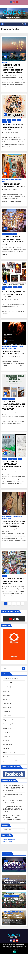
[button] (22, 24)
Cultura (4, 179)
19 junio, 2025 (8, 586)
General (5, 121)
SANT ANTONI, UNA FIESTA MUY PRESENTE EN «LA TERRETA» (13, 294)
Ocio (9, 121)
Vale (14, 951)
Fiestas (4, 62)
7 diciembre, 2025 (9, 356)
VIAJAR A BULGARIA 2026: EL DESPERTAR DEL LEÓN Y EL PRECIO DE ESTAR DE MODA (12, 817)
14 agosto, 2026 (10, 920)
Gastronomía (6, 724)
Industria (5, 732)
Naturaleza (6, 744)
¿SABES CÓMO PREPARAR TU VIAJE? (14, 881)
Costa (4, 691)
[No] (26, 948)
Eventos (10, 287)
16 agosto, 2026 (10, 867)
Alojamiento (6, 683)
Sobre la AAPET (7, 841)
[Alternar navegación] (13, 24)
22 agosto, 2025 (8, 529)
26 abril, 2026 (8, 189)
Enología (5, 703)
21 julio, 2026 (8, 75)
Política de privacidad (9, 839)
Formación (6, 715)
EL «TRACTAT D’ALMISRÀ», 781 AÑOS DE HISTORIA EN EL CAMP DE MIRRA (13, 523)
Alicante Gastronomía (9, 678)
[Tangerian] (14, 644)
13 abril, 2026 (8, 247)
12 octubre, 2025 (9, 472)
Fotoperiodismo (7, 720)
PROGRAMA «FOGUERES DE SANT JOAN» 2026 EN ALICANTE (12, 127)
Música (5, 740)
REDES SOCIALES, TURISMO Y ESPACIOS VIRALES (14, 900)
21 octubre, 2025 (9, 412)
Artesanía (5, 346)
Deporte (5, 699)
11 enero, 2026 (8, 299)
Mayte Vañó (17, 247)
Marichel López (19, 75)
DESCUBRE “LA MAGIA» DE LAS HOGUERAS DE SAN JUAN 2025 (13, 581)
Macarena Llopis (19, 586)
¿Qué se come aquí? (9, 761)
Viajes (4, 757)
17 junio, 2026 (8, 132)
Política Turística (7, 752)
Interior (20, 179)
